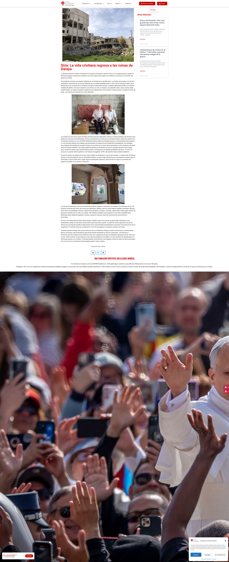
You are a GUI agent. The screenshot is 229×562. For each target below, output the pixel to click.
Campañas (98, 3)
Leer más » (143, 39)
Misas (117, 3)
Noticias (128, 3)
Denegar (207, 555)
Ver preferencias (220, 555)
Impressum (214, 558)
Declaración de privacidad (206, 558)
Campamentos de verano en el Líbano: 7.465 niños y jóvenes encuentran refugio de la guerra (152, 53)
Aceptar (195, 555)
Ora (108, 3)
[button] (225, 541)
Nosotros (85, 3)
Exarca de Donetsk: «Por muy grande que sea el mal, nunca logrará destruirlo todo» (152, 22)
